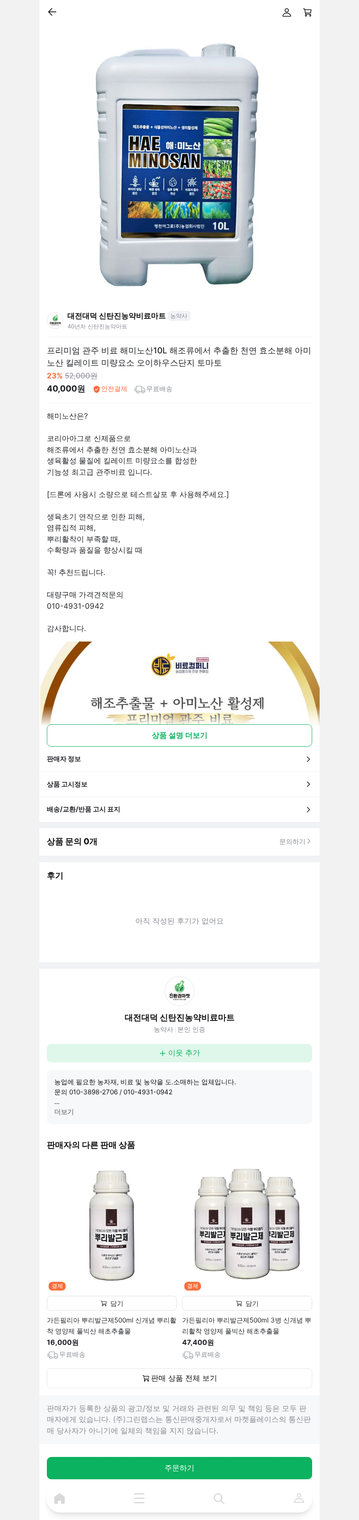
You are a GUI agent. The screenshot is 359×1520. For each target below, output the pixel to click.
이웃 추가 (184, 1052)
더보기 (64, 1111)
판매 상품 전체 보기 (184, 1378)
